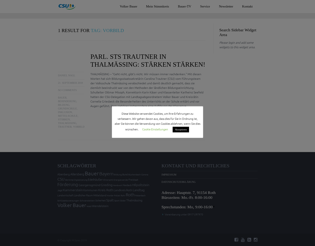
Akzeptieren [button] (181, 129)
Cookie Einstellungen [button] (155, 129)
